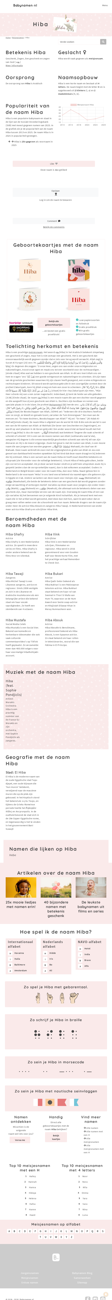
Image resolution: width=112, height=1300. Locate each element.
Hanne (32, 1209)
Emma (85, 1192)
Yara (85, 1198)
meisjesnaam (36, 352)
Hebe (12, 855)
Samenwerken (82, 1277)
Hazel (32, 1214)
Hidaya (32, 1192)
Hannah (32, 1181)
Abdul (67, 446)
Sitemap (82, 1282)
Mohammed (55, 404)
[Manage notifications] (106, 1294)
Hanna (32, 1187)
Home (8, 38)
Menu (105, 5)
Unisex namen (29, 1282)
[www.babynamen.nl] (25, 5)
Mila (85, 1187)
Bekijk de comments (54, 226)
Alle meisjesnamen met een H (94, 1149)
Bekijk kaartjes (56, 1137)
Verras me (20, 1140)
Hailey (32, 1176)
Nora (85, 1181)
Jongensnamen (30, 1273)
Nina (85, 1209)
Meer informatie (14, 65)
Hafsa (32, 1203)
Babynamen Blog (82, 1273)
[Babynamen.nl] (56, 1257)
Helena (32, 1198)
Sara (85, 1203)
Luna (85, 1214)
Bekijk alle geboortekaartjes (53, 323)
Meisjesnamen (18, 38)
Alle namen (92, 1127)
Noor (85, 1176)
